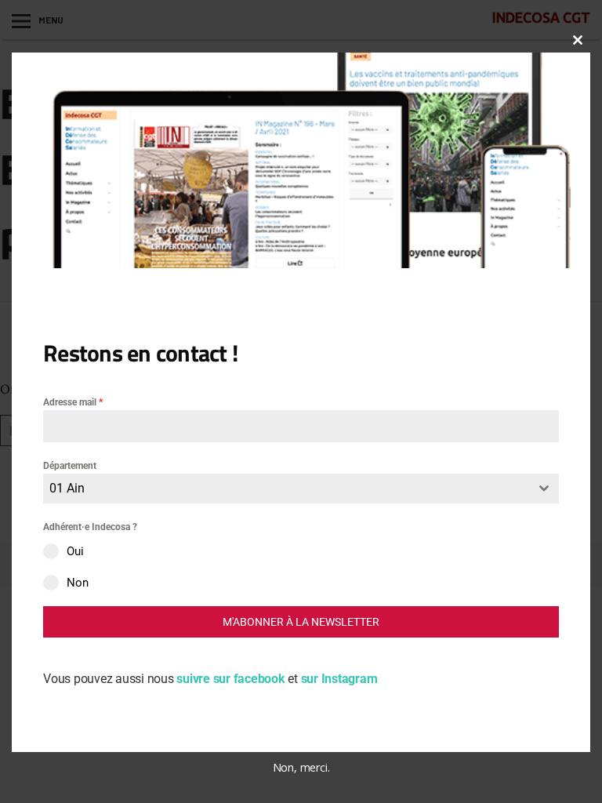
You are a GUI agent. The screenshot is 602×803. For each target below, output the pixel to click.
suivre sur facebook (232, 678)
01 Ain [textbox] (67, 488)
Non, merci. (301, 767)
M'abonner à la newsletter (301, 622)
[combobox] (301, 488)
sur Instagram (339, 678)
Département (69, 465)
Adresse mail (73, 402)
